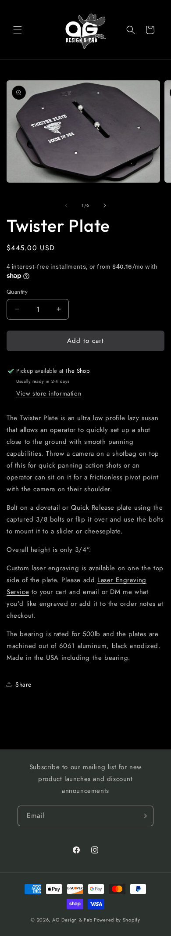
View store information (48, 393)
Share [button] (23, 684)
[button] (17, 30)
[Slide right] (104, 205)
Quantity (17, 292)
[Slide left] (66, 205)
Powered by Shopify (117, 919)
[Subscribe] (143, 816)
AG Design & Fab (72, 919)
